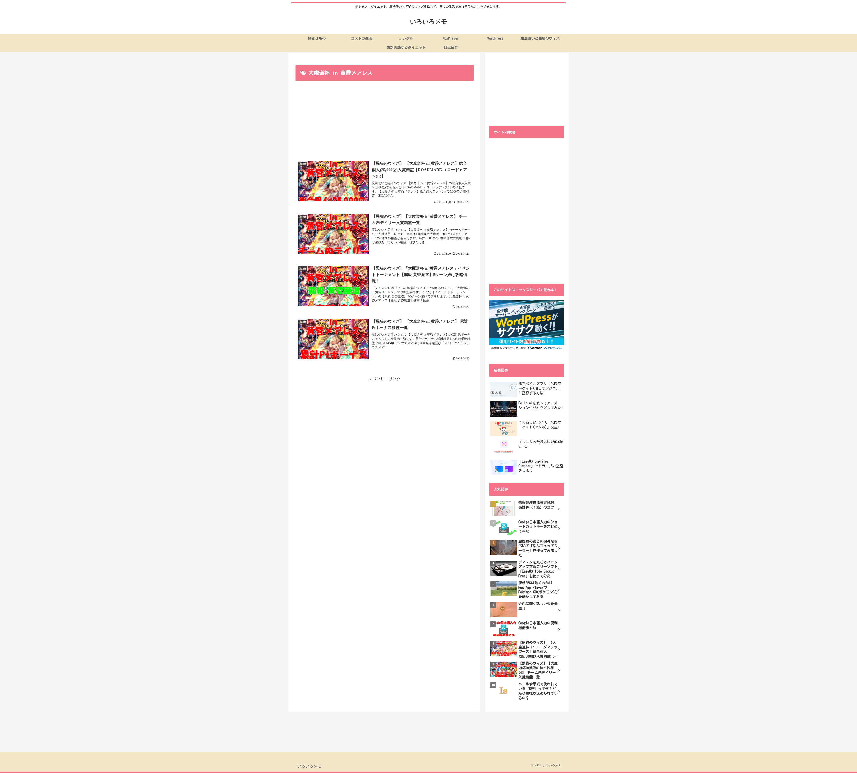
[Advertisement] (384, 120)
